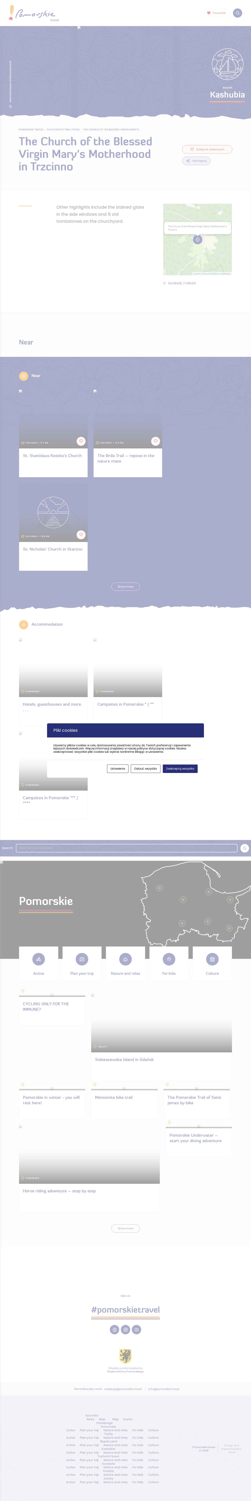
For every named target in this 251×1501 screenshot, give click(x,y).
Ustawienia (117, 769)
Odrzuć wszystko (145, 769)
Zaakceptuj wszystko (180, 769)
